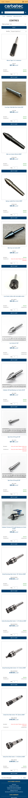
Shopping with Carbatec (14, 785)
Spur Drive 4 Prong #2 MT (14, 480)
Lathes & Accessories (17, 16)
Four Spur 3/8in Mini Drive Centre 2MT (14, 107)
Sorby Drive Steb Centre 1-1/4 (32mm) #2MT (14, 756)
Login (2, 1)
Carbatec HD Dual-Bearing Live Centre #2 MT (14, 390)
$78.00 (14, 532)
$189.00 (14, 579)
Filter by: (4, 24)
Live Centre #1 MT (14, 343)
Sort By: (8, 31)
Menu (2, 12)
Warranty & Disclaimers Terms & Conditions (14, 791)
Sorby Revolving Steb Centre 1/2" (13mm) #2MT (14, 668)
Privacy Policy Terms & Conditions (14, 787)
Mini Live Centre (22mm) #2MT (14, 154)
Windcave (14, 784)
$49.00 (14, 348)
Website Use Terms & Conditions (14, 788)
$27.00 (14, 442)
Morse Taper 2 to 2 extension (14, 60)
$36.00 (14, 206)
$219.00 (14, 626)
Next (24, 778)
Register (8, 1)
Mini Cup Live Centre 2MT (14, 248)
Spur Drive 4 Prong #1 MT (14, 437)
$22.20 (14, 301)
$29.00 (14, 112)
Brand (7, 24)
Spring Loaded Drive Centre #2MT (14, 201)
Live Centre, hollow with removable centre (14, 296)
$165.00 (14, 719)
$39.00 (14, 253)
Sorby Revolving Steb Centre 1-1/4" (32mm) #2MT (14, 621)
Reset (14, 27)
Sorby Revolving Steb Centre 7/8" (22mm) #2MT (14, 574)
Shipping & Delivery (14, 790)
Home (4, 16)
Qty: (11, 74)
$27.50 (14, 65)
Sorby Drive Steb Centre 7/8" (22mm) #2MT (14, 714)
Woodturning (9, 16)
